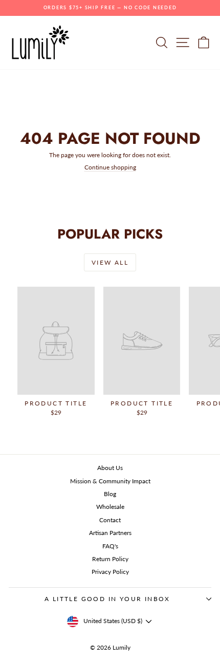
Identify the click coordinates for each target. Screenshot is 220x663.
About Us (110, 468)
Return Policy (110, 559)
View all (110, 262)
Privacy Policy (110, 571)
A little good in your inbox (107, 599)
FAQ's (110, 546)
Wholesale (110, 506)
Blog (110, 494)
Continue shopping (110, 167)
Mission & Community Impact (110, 481)
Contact (110, 520)
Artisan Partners (110, 533)
